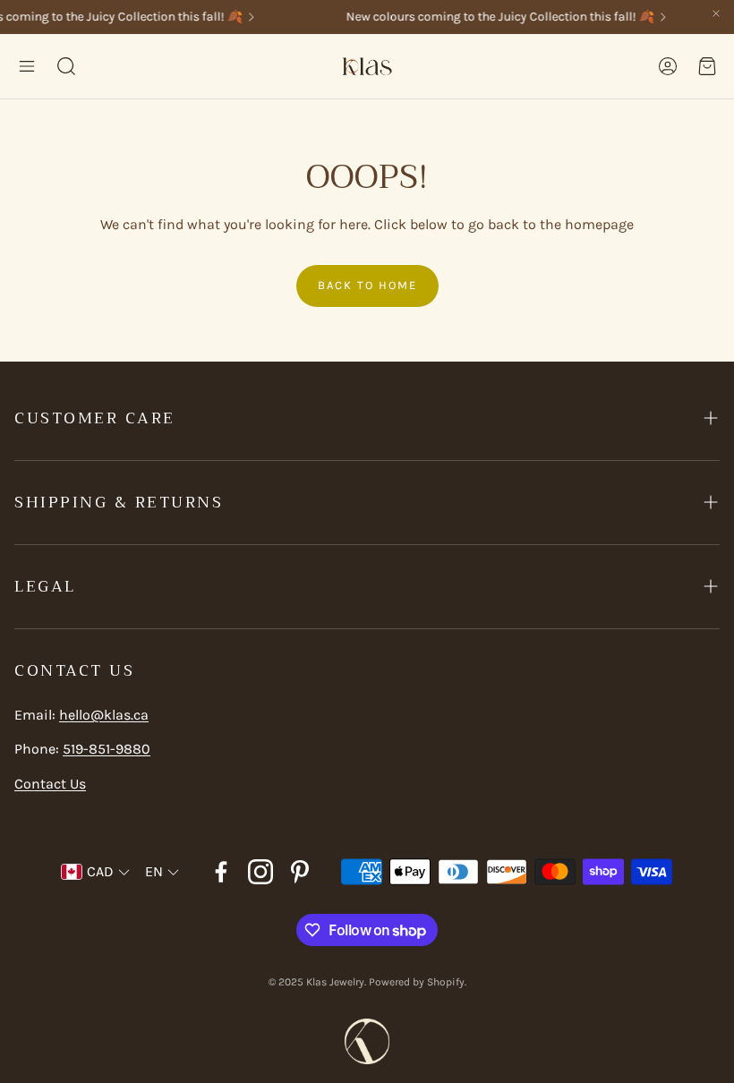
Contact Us (50, 783)
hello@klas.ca (104, 714)
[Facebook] (221, 871)
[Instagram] (260, 871)
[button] (26, 66)
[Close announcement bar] (716, 13)
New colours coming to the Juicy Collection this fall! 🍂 (494, 17)
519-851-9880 (106, 748)
